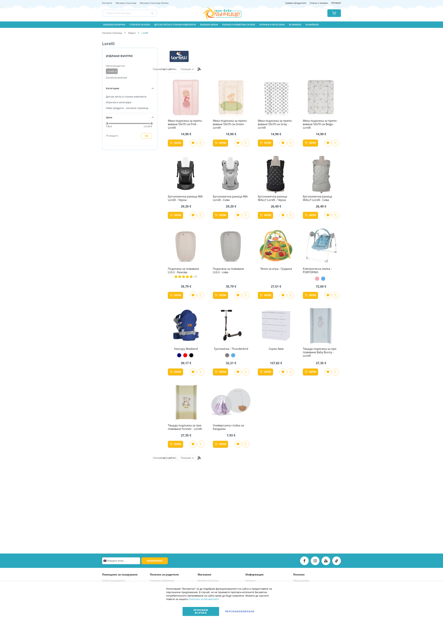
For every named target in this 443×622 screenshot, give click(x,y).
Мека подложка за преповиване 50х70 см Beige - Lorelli (320, 124)
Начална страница (112, 32)
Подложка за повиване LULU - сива (228, 270)
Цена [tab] (109, 117)
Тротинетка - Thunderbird (231, 349)
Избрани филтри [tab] (119, 56)
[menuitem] (114, 24)
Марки (131, 32)
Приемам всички (200, 611)
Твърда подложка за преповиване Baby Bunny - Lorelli (320, 352)
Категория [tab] (112, 88)
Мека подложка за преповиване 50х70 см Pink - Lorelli (185, 124)
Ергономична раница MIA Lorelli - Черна (185, 198)
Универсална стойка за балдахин (228, 427)
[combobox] (130, 13)
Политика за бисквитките (203, 599)
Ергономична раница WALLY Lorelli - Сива (317, 198)
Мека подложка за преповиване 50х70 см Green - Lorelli (230, 124)
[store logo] (217, 13)
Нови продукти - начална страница (127, 108)
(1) (195, 276)
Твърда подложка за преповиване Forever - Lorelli (185, 427)
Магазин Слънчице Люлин (154, 3)
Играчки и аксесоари (118, 102)
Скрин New (276, 349)
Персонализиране (239, 611)
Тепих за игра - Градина (276, 269)
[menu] (221, 24)
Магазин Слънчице (126, 3)
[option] (317, 279)
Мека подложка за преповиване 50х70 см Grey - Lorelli (275, 124)
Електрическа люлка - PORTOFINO (317, 270)
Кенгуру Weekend (186, 349)
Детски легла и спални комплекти (126, 96)
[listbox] (321, 279)
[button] (192, 143)
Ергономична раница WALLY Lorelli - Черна (272, 198)
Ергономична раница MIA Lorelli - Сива (230, 198)
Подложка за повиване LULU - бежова (183, 270)
